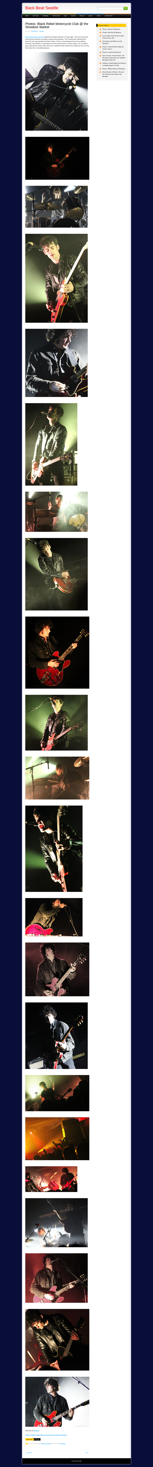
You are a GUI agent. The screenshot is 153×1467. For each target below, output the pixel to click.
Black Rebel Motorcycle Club (34, 37)
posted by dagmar (46, 1443)
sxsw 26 (73, 16)
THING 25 (82, 16)
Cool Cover (36, 16)
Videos (99, 16)
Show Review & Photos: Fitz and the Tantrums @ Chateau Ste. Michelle (113, 74)
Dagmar (42, 31)
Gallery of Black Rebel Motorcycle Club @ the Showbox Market (46, 1435)
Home (27, 16)
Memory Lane (56, 16)
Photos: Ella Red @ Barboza (111, 32)
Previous (28, 1452)
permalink (62, 1443)
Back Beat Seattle (41, 8)
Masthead (45, 16)
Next (87, 1452)
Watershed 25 (108, 16)
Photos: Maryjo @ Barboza (111, 29)
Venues (90, 16)
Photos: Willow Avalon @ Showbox (113, 69)
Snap (65, 16)
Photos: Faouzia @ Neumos (111, 52)
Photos (37, 1439)
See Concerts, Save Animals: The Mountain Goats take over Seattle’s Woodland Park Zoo (114, 58)
